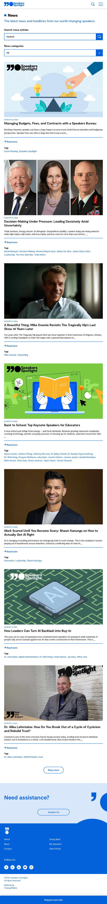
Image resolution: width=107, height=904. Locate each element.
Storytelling (23, 355)
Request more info (53, 900)
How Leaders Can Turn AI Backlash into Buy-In (37, 630)
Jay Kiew (71, 656)
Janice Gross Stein (81, 251)
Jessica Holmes (55, 457)
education (42, 457)
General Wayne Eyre (45, 251)
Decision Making (27, 251)
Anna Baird (12, 656)
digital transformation (28, 656)
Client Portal (55, 848)
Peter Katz (22, 460)
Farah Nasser (60, 656)
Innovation (9, 560)
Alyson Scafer (10, 454)
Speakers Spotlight (28, 151)
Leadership (9, 254)
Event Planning (11, 151)
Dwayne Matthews (27, 457)
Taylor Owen (49, 460)
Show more (53, 770)
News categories (14, 45)
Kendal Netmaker (87, 457)
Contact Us (53, 812)
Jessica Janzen (71, 457)
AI (5, 656)
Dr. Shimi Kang (10, 457)
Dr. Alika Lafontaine (13, 757)
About (7, 839)
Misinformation (30, 757)
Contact (8, 848)
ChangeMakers (10, 888)
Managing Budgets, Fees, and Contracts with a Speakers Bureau (50, 123)
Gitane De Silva (64, 251)
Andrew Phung (25, 454)
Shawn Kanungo (34, 560)
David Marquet (11, 251)
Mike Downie (10, 355)
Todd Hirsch (40, 254)
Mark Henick (10, 460)
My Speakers (55, 844)
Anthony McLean (41, 454)
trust (41, 757)
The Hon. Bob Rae (24, 254)
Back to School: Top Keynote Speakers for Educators (42, 425)
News (6, 844)
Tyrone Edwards (64, 460)
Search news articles (16, 29)
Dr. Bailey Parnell (58, 454)
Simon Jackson (35, 460)
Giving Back (54, 839)
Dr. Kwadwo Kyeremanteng (80, 454)
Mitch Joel (82, 656)
